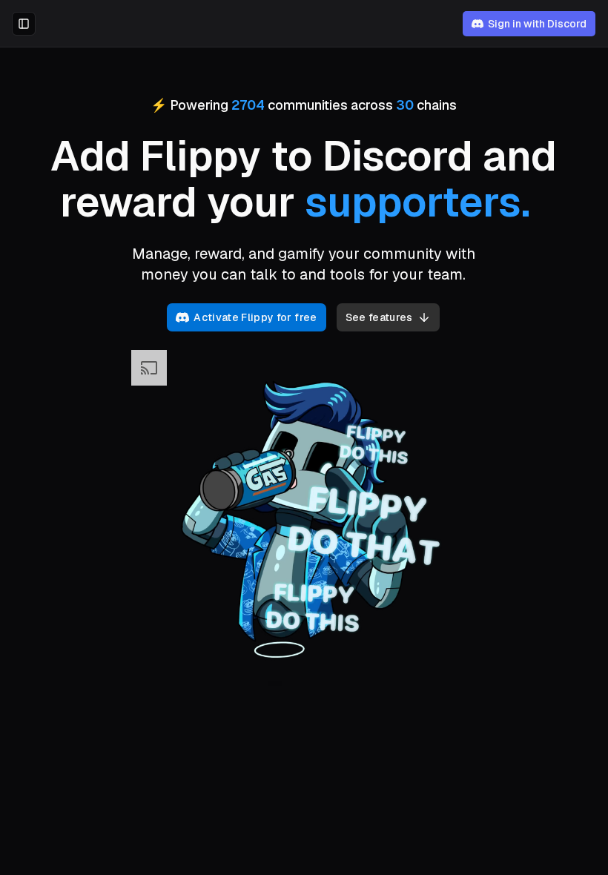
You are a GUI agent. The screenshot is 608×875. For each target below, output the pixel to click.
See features (379, 317)
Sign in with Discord (537, 23)
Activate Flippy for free (255, 317)
